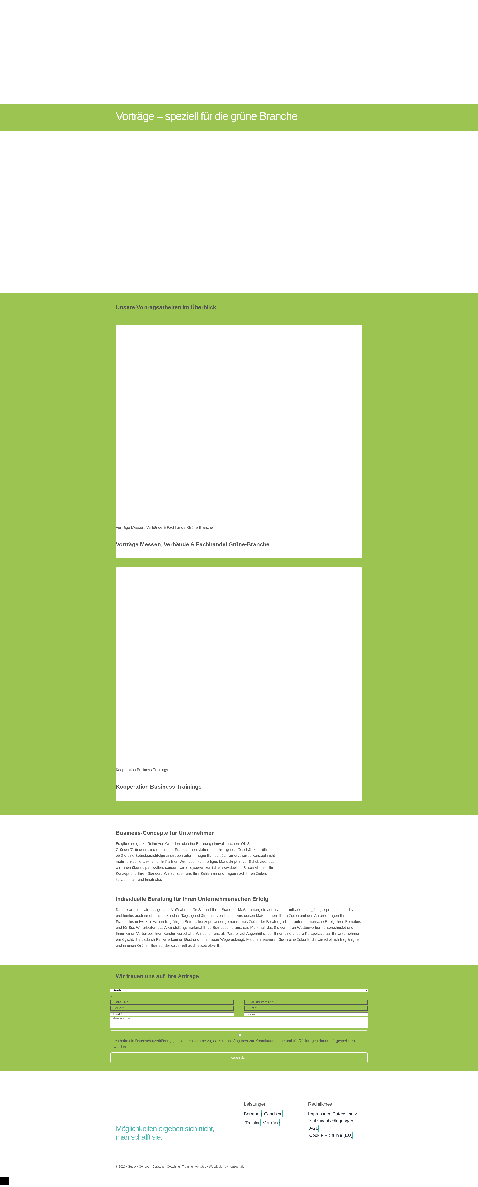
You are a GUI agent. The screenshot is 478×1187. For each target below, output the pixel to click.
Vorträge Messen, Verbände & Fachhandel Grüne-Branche (164, 527)
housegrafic (236, 1166)
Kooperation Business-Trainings (142, 770)
